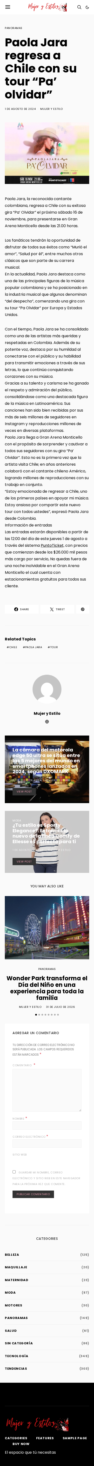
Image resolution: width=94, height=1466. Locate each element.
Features (45, 1438)
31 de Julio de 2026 (60, 1007)
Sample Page (75, 1438)
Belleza (12, 1254)
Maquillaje (16, 1267)
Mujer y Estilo (51, 109)
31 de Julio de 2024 (27, 780)
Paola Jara (33, 647)
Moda (17, 820)
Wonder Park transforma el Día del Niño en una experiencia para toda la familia (47, 988)
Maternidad (16, 1280)
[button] (87, 7)
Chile (13, 647)
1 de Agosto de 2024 (20, 109)
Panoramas (13, 28)
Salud (11, 1330)
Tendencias (16, 1368)
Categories (16, 1438)
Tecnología (22, 745)
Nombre (20, 1118)
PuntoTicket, (52, 545)
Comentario (23, 1065)
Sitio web (20, 1155)
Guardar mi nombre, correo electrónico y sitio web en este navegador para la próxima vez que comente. (47, 1178)
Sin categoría (19, 1343)
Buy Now (21, 1444)
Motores (13, 1305)
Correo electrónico (30, 1136)
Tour (54, 647)
